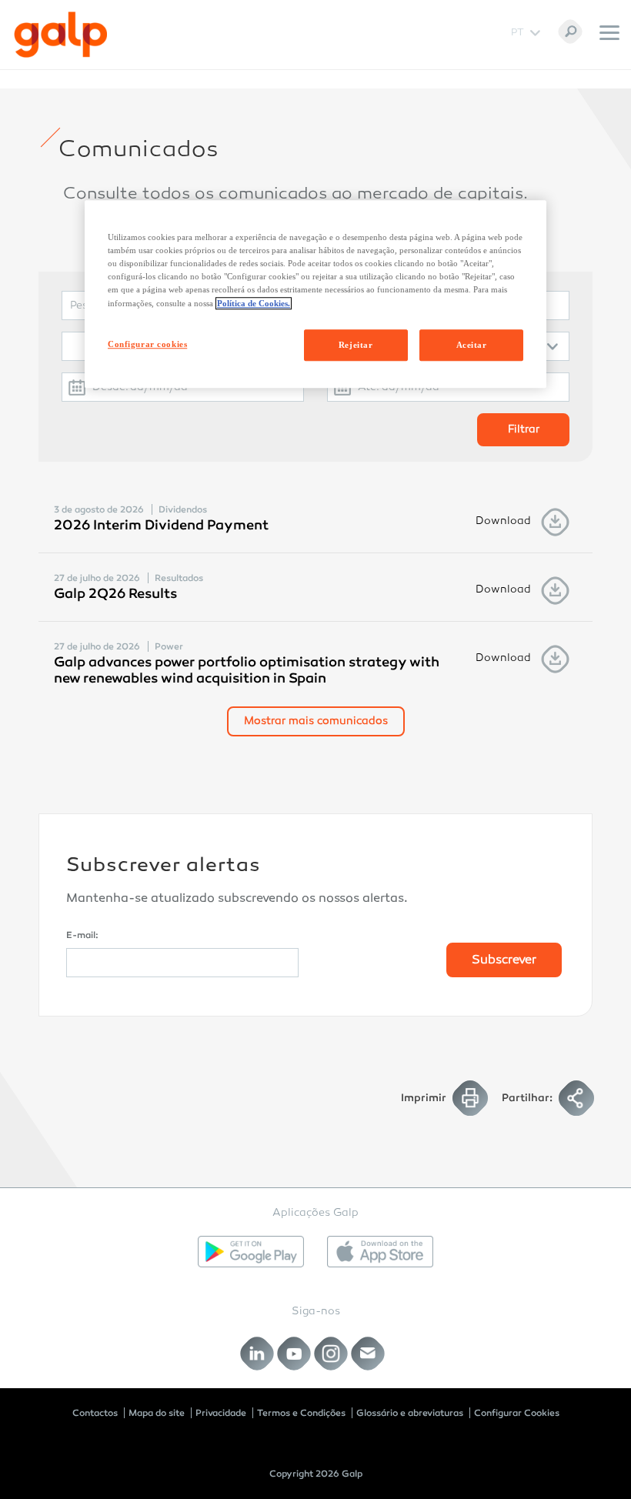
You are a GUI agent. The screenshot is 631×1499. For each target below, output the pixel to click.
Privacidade (220, 1412)
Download (503, 521)
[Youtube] (294, 1353)
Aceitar (471, 344)
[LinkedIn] (257, 1353)
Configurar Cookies (516, 1412)
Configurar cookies (147, 344)
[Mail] (368, 1353)
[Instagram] (331, 1353)
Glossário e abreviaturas (409, 1412)
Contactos (95, 1412)
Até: (368, 388)
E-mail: (82, 935)
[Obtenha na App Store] (380, 1251)
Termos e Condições (301, 1412)
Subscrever (504, 960)
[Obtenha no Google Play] (251, 1251)
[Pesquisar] (570, 31)
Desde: (110, 388)
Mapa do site (157, 1412)
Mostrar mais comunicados (316, 721)
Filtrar (523, 429)
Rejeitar (356, 344)
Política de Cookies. (253, 303)
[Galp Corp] (61, 35)
